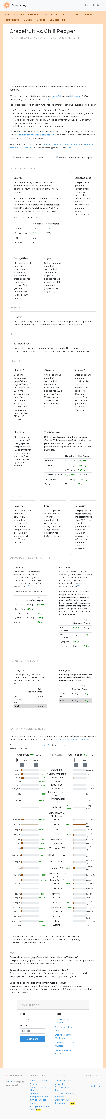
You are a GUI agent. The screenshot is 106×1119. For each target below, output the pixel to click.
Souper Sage (20, 5)
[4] (78, 585)
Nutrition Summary (14, 14)
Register (97, 5)
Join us (8, 1081)
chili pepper (75, 96)
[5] (79, 585)
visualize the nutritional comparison (36, 135)
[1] (48, 99)
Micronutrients (11, 20)
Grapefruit (40, 157)
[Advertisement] (53, 64)
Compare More (57, 20)
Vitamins (75, 14)
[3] (28, 585)
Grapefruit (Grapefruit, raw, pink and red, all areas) (61, 144)
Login (88, 5)
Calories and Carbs (37, 14)
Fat (64, 14)
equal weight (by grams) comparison (71, 739)
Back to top (95, 1086)
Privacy (98, 1081)
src (47, 158)
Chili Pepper (87, 157)
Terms (91, 1081)
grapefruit (57, 96)
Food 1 (23, 1014)
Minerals (88, 14)
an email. (70, 148)
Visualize (41, 20)
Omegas (28, 20)
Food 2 (23, 1025)
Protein (55, 14)
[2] (26, 585)
